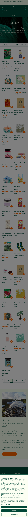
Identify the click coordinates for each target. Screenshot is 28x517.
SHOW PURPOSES (14, 514)
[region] (14, 495)
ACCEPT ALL (14, 506)
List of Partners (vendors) (6, 504)
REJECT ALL (14, 510)
